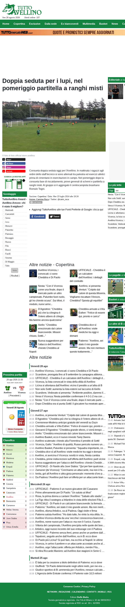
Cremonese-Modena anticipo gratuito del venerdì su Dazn (66, 422)
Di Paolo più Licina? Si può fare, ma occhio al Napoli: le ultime (69, 540)
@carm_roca (63, 199)
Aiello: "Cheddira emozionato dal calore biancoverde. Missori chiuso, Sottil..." (76, 433)
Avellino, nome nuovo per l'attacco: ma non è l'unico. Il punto (67, 521)
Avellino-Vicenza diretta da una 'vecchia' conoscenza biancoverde (71, 518)
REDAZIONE (64, 592)
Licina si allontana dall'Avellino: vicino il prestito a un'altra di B (68, 385)
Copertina (42, 196)
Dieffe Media (83, 597)
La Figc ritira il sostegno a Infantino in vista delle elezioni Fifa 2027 (71, 500)
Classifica (8, 440)
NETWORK (52, 592)
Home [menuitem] (5, 24)
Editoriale (114, 79)
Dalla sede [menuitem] (51, 24)
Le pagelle (115, 275)
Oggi (111, 190)
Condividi (39, 216)
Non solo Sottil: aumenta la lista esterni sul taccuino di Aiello (67, 389)
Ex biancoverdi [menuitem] (69, 24)
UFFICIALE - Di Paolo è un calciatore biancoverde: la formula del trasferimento (77, 503)
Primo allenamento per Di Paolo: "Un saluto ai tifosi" (63, 492)
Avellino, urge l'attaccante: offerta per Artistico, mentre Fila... (67, 547)
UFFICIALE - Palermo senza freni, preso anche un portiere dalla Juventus (75, 532)
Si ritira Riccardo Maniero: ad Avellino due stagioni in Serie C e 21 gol (73, 551)
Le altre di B (116, 324)
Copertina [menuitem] (19, 24)
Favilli (8, 254)
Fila (7, 246)
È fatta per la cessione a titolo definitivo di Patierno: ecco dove (68, 562)
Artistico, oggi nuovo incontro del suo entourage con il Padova (68, 529)
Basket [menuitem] (103, 24)
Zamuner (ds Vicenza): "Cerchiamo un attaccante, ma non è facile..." (72, 470)
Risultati (14, 276)
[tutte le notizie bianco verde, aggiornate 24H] (21, 9)
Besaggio (9, 238)
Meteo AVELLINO (15, 404)
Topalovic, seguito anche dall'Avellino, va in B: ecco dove (66, 536)
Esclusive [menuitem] (34, 24)
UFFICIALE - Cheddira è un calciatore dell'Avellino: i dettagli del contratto (75, 378)
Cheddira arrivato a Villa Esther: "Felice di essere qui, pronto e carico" (92, 313)
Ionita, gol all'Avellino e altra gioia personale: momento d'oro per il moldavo (75, 473)
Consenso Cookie (71, 586)
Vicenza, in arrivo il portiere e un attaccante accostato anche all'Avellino (74, 543)
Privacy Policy (88, 586)
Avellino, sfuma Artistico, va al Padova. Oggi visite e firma (66, 510)
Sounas (8, 258)
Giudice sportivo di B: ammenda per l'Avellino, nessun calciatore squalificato (76, 570)
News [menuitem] (115, 24)
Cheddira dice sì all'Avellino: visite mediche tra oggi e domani (68, 451)
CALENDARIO (78, 592)
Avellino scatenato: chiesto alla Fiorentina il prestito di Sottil (67, 441)
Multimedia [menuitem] (89, 24)
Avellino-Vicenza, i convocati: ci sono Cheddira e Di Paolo (49, 274)
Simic (7, 218)
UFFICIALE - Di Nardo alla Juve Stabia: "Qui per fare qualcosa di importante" (77, 466)
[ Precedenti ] (15, 395)
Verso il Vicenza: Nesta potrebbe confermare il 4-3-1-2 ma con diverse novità (76, 396)
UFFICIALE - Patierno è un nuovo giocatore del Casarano (66, 489)
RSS (109, 592)
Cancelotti (9, 214)
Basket (113, 299)
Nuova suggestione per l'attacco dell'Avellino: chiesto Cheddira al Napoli (74, 462)
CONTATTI (91, 592)
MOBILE (102, 592)
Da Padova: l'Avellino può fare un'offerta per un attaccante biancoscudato (74, 477)
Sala (7, 266)
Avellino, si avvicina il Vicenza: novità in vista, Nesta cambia (67, 455)
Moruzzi (8, 226)
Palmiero (9, 234)
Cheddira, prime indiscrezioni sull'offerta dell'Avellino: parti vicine (70, 459)
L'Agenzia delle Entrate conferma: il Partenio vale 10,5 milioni (68, 573)
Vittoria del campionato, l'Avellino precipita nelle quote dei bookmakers (73, 525)
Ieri (117, 190)
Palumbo (9, 230)
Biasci (8, 250)
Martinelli (9, 210)
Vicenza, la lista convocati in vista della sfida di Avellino (65, 381)
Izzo (7, 222)
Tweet (56, 216)
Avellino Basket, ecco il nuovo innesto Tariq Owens (62, 437)
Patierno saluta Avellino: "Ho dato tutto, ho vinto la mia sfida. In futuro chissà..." (77, 514)
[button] (14, 270)
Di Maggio (9, 262)
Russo (8, 242)
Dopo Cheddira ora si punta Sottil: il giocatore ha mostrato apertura (71, 403)
